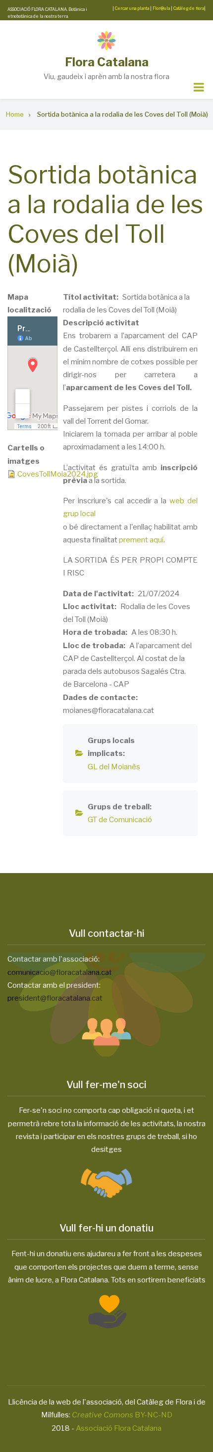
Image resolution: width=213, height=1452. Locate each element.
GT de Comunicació (120, 819)
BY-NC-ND (122, 1414)
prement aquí (141, 539)
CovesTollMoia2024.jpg (57, 474)
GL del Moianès (114, 766)
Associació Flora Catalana (118, 1428)
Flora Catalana (107, 62)
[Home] (106, 40)
